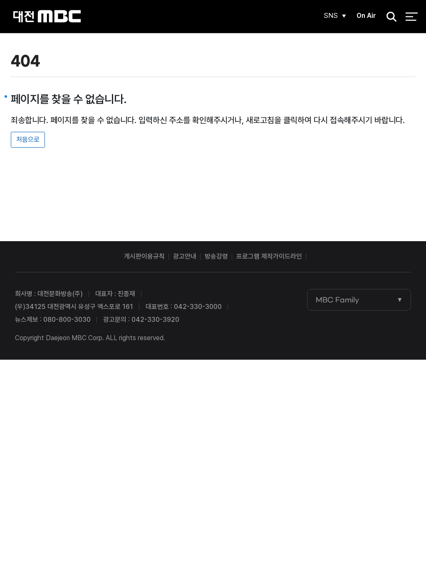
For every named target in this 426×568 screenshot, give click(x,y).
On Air (366, 16)
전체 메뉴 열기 (412, 17)
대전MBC (46, 16)
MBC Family (337, 299)
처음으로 (28, 139)
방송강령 (216, 256)
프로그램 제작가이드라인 (269, 256)
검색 (389, 17)
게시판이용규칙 (144, 256)
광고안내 (184, 256)
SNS (331, 16)
